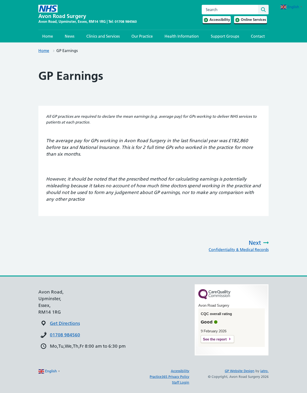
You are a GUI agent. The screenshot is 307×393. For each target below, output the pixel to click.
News (69, 36)
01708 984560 (65, 335)
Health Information (182, 36)
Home (47, 36)
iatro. (264, 371)
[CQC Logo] (214, 298)
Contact (258, 36)
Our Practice (142, 36)
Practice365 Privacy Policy (169, 377)
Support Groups (225, 36)
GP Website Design (239, 371)
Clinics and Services (103, 36)
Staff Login (180, 382)
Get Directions (65, 323)
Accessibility (180, 371)
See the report (215, 339)
